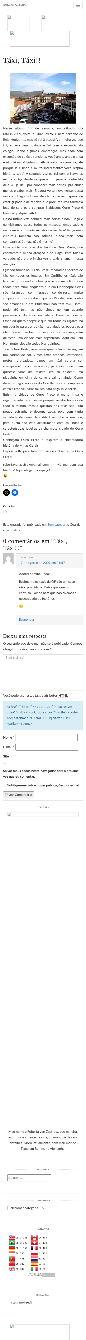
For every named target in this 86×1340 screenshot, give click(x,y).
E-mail (9, 747)
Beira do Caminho (14, 5)
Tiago (22, 557)
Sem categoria (57, 524)
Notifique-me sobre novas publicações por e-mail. (43, 785)
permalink (13, 530)
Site (6, 756)
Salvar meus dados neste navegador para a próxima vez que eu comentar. (40, 773)
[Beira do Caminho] (43, 31)
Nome (8, 737)
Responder (26, 619)
